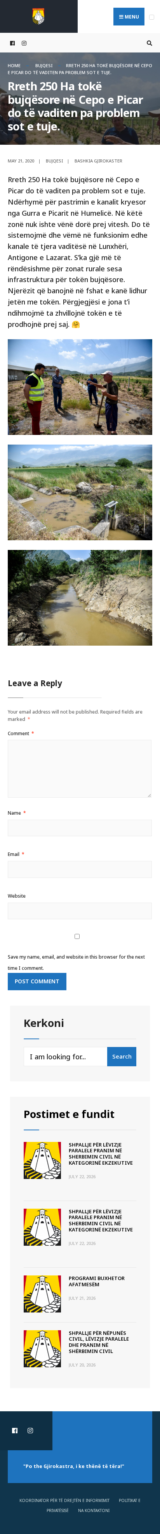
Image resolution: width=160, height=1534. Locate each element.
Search (122, 1056)
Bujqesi (43, 65)
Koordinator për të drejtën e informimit (64, 1500)
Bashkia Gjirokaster (98, 161)
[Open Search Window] (148, 43)
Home (14, 65)
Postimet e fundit (69, 1114)
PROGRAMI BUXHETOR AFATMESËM (97, 1281)
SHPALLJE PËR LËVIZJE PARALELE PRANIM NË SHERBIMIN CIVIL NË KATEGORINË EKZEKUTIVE (101, 1153)
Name (17, 813)
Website (17, 896)
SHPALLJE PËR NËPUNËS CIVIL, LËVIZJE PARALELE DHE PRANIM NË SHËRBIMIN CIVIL (99, 1342)
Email (16, 854)
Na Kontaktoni (94, 1510)
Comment (21, 733)
